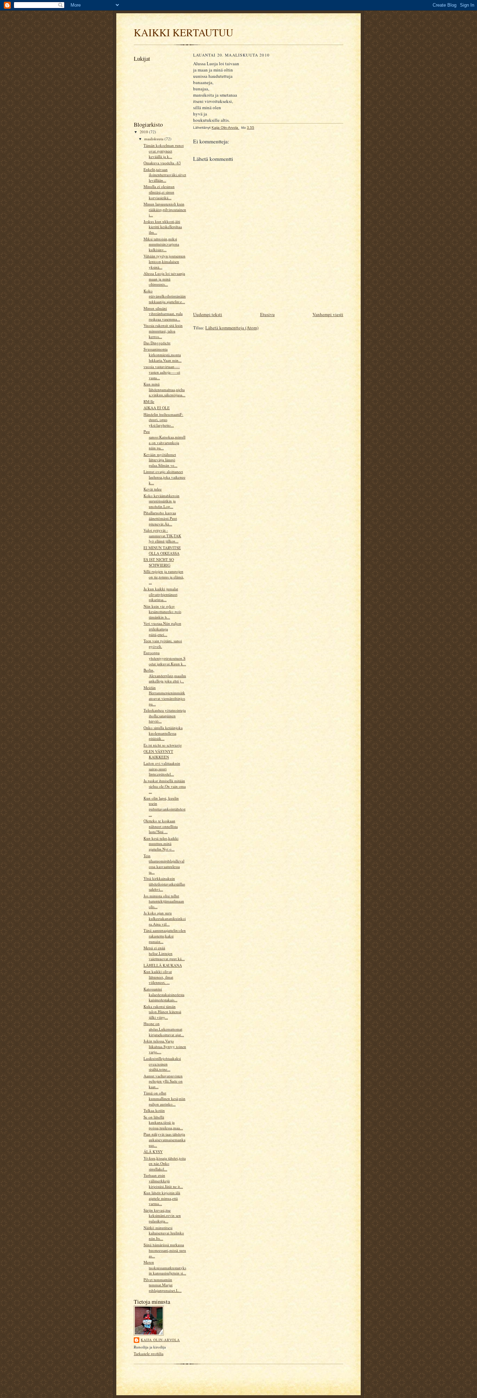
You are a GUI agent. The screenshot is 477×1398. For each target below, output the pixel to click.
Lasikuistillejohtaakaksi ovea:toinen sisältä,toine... (162, 1064)
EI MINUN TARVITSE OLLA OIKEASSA (162, 550)
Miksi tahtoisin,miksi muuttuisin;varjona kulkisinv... (161, 244)
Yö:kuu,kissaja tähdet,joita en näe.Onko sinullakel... (165, 1164)
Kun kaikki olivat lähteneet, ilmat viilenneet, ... (158, 977)
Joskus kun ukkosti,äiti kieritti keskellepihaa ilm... (163, 227)
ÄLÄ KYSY (153, 1151)
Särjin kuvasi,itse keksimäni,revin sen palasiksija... (162, 1216)
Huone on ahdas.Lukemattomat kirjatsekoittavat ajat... (164, 1029)
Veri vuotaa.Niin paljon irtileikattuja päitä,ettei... (162, 629)
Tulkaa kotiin (154, 1110)
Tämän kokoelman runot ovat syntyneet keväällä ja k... (164, 151)
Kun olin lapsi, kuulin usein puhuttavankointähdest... (164, 806)
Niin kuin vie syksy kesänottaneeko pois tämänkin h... (162, 612)
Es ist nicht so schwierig (163, 745)
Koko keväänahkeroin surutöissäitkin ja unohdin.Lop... (161, 501)
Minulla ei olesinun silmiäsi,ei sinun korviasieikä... (159, 192)
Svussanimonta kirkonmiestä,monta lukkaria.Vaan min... (163, 354)
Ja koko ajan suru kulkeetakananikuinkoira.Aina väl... (165, 918)
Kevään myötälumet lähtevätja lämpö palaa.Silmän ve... (160, 460)
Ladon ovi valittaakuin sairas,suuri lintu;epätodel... (162, 769)
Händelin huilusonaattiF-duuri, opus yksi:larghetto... (163, 420)
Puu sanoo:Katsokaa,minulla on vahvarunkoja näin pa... (164, 439)
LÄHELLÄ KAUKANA (163, 965)
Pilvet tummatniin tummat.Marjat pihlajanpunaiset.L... (163, 1285)
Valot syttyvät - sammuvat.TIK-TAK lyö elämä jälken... (162, 536)
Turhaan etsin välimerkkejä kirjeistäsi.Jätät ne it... (163, 1181)
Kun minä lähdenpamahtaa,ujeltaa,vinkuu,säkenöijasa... (164, 389)
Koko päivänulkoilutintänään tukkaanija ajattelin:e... (165, 296)
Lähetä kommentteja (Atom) (231, 327)
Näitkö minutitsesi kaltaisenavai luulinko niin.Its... (164, 1233)
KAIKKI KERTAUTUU (183, 32)
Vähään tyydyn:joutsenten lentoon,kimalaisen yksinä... (164, 261)
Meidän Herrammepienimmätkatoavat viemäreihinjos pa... (164, 696)
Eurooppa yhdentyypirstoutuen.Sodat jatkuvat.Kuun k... (165, 658)
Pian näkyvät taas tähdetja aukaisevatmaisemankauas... (164, 1139)
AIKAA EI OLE (157, 407)
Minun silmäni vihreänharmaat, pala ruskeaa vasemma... (163, 314)
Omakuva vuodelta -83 (162, 162)
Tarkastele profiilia (148, 1353)
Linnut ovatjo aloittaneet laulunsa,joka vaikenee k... (164, 477)
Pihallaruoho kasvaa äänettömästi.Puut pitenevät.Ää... (160, 518)
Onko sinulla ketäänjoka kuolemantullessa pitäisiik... (163, 733)
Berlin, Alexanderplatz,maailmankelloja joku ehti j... (165, 675)
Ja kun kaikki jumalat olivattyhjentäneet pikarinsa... (161, 594)
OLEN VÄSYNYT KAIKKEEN (158, 754)
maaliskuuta (154, 138)
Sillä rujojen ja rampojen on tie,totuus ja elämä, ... (164, 577)
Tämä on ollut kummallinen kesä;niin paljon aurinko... (164, 1098)
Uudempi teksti (207, 314)
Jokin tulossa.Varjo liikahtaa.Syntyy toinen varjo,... (165, 1046)
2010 (144, 131)
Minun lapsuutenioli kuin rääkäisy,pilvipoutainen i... (165, 209)
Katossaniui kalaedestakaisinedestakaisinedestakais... (164, 994)
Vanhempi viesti (328, 314)
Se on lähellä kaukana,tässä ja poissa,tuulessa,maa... (163, 1122)
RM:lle (149, 401)
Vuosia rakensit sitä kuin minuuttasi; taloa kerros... (163, 331)
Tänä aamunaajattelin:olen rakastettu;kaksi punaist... (165, 936)
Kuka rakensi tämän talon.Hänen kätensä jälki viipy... (162, 1012)
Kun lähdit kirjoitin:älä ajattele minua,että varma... (162, 1198)
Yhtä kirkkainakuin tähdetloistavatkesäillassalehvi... (164, 884)
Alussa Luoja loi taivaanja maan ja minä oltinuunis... (164, 279)
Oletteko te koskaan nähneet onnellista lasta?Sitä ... (161, 826)
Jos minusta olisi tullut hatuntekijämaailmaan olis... (164, 901)
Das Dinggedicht (157, 342)
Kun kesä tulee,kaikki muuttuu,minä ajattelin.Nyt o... (161, 844)
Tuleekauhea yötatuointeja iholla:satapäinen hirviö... (165, 716)
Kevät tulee (153, 489)
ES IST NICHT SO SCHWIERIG (159, 562)
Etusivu (267, 314)
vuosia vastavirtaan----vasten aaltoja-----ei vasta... (162, 372)
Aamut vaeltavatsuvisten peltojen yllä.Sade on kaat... (163, 1081)
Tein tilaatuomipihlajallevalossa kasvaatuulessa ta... (164, 864)
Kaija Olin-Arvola (160, 1339)
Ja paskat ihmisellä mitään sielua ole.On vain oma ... (165, 786)
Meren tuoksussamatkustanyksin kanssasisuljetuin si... (165, 1267)
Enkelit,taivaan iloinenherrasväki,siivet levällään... (165, 175)
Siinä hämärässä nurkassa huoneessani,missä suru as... (165, 1250)
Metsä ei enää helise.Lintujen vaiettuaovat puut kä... (164, 953)
